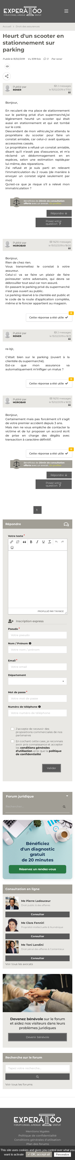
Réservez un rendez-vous (37, 869)
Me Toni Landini (32, 945)
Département (17, 675)
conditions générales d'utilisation (33, 749)
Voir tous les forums (18, 1084)
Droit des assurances (28, 26)
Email (12, 660)
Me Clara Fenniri (32, 923)
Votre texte (15, 535)
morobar (19, 245)
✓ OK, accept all (39, 1154)
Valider (51, 768)
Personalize (62, 1154)
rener (59, 58)
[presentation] (11, 542)
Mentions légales (37, 1131)
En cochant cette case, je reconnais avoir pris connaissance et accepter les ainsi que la (39, 748)
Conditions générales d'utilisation (37, 1139)
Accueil (7, 26)
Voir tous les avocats (19, 964)
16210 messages (61, 241)
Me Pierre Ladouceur (36, 901)
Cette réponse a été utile (50, 316)
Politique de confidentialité (37, 1135)
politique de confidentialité (39, 752)
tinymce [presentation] (59, 611)
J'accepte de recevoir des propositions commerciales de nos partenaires (39, 732)
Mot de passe (17, 692)
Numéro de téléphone (23, 706)
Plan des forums (37, 1144)
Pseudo (13, 628)
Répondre (57, 213)
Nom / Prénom (18, 643)
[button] (11, 541)
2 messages (64, 86)
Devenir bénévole (37, 1037)
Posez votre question (53, 222)
